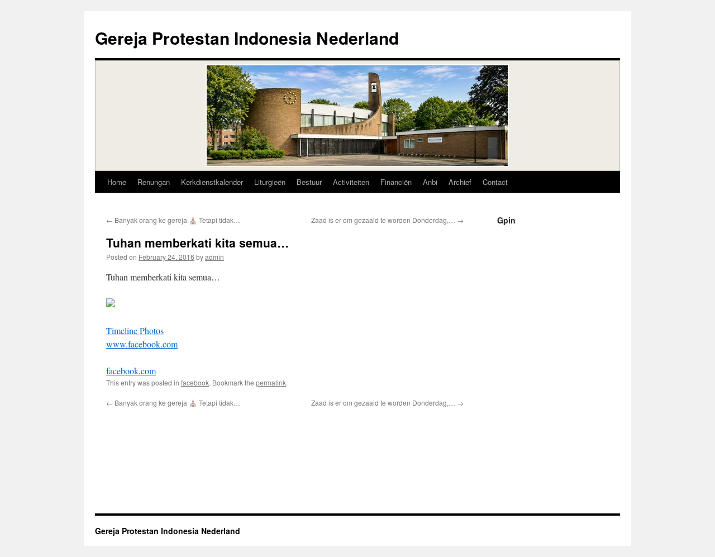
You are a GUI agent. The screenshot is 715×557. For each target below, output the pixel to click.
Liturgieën (269, 182)
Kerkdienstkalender (212, 182)
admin (214, 256)
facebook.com (131, 371)
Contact (495, 182)
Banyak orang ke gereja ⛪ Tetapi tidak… (173, 220)
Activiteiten (351, 182)
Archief (460, 182)
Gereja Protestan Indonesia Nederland (247, 38)
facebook (195, 382)
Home (116, 182)
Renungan (153, 182)
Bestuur (309, 182)
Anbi (430, 182)
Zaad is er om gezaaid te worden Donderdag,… (387, 220)
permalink (271, 382)
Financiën (396, 182)
